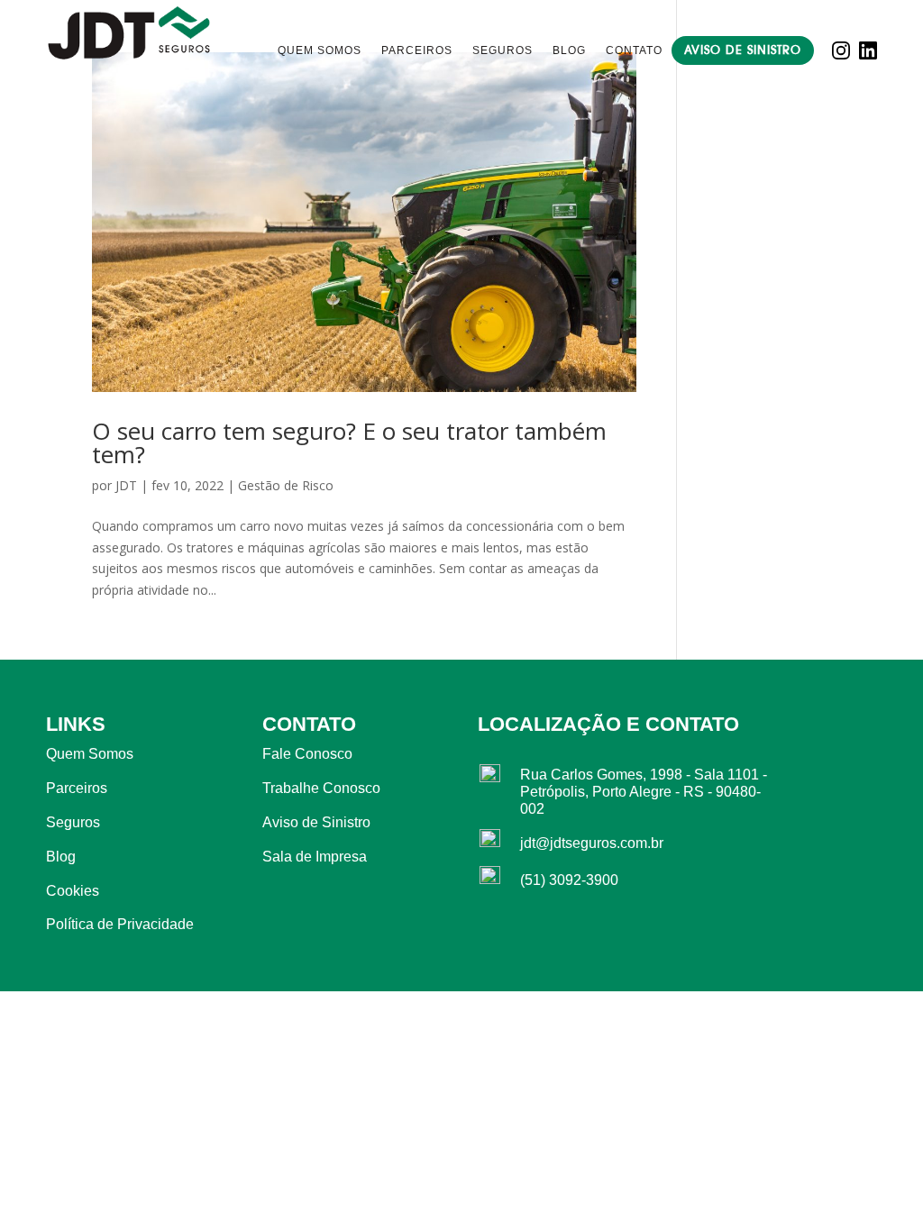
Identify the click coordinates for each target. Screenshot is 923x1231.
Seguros (502, 50)
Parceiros (416, 50)
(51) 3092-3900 (569, 880)
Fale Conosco (307, 753)
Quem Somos (319, 50)
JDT (126, 485)
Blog (569, 50)
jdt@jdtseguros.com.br (591, 843)
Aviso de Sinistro (742, 50)
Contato (634, 50)
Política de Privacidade (120, 924)
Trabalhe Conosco (321, 788)
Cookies (72, 890)
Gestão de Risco (286, 485)
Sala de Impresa (314, 856)
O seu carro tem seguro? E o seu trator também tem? (349, 442)
